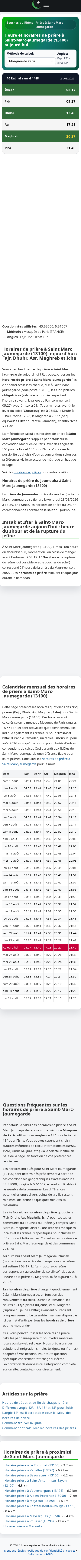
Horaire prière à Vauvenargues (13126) (34, 1491)
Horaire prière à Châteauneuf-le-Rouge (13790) (40, 1506)
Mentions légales (15, 1550)
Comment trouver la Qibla (22, 1423)
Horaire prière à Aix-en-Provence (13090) (35, 1496)
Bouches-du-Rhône (20, 22)
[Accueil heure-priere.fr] (36, 4)
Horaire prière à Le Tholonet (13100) (32, 1465)
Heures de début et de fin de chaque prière (35, 1403)
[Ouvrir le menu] (46, 5)
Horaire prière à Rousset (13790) (29, 1521)
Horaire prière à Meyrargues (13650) (32, 1516)
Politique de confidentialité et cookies (51, 1550)
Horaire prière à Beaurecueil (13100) (32, 1475)
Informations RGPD (40, 1554)
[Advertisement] (40, 198)
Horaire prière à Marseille (22, 1526)
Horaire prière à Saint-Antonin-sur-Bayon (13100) (35, 1483)
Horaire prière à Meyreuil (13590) (30, 1501)
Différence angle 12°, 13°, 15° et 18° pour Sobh (37, 1408)
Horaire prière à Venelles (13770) (29, 1470)
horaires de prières (27, 472)
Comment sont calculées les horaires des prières (39, 1428)
